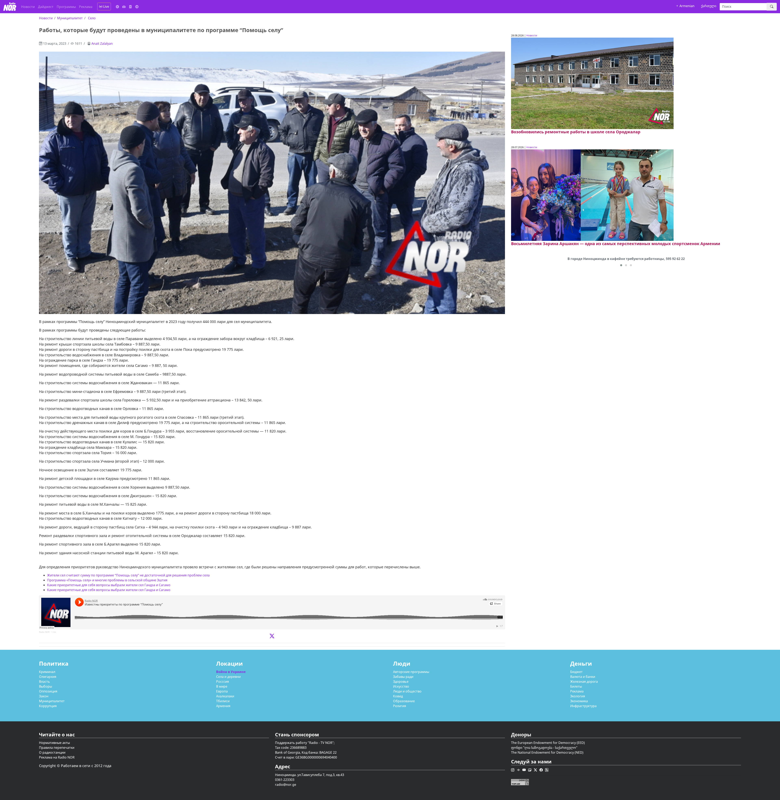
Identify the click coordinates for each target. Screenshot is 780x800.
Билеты (576, 686)
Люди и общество (407, 691)
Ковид (398, 696)
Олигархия (47, 676)
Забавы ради (403, 676)
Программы (66, 6)
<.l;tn (53, 632)
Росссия (222, 681)
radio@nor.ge (285, 784)
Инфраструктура (583, 706)
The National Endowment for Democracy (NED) (547, 752)
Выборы (45, 686)
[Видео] (130, 7)
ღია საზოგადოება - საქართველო (550, 747)
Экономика (579, 701)
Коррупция (48, 706)
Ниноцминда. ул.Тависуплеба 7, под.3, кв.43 (309, 775)
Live (105, 6)
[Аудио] (117, 7)
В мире (221, 686)
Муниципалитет (70, 18)
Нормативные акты (54, 742)
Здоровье (400, 681)
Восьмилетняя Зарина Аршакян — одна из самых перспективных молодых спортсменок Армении (615, 243)
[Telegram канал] (137, 7)
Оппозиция (48, 691)
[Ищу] (772, 7)
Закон (43, 696)
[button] (621, 265)
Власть (44, 681)
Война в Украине (231, 672)
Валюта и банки (582, 676)
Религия (399, 706)
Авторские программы (411, 672)
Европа (222, 691)
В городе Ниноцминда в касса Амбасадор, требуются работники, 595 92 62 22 (626, 259)
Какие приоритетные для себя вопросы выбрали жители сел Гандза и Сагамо (108, 585)
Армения (223, 706)
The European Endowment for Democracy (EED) (548, 742)
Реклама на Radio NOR (57, 757)
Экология (577, 696)
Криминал (47, 672)
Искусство (401, 686)
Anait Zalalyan (102, 43)
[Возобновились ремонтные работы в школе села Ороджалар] (592, 83)
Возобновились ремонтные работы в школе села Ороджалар (575, 132)
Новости (28, 6)
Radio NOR (44, 632)
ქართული (708, 6)
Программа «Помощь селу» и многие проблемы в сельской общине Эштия (107, 580)
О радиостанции (52, 752)
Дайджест (45, 6)
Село (92, 18)
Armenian (686, 6)
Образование (404, 701)
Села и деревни (228, 676)
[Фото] (124, 7)
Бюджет (576, 672)
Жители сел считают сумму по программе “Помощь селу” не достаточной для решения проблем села (128, 575)
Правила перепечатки (56, 747)
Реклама (85, 6)
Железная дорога (584, 681)
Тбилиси (223, 701)
